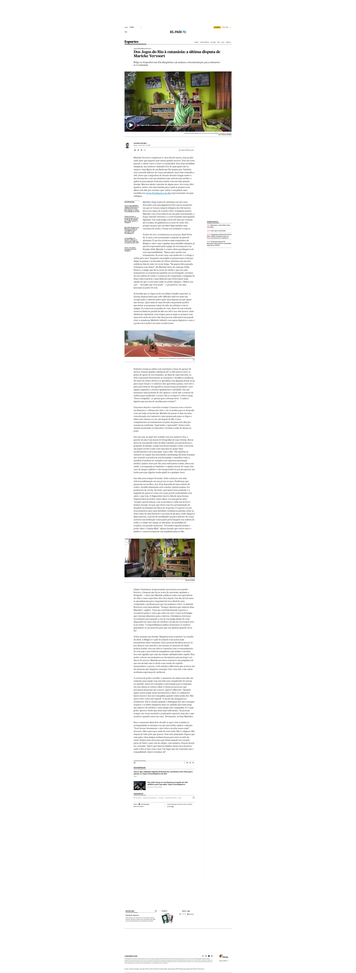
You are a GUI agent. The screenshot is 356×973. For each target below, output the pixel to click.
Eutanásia (161, 798)
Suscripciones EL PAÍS (173, 968)
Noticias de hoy (200, 968)
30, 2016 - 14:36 (144, 145)
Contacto (127, 968)
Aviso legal (142, 968)
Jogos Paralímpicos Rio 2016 (142, 48)
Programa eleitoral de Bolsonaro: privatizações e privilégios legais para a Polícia (219, 243)
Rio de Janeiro (138, 798)
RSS (192, 968)
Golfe (222, 42)
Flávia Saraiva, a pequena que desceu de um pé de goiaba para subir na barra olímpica (131, 219)
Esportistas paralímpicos (150, 798)
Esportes (131, 42)
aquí (172, 806)
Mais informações (138, 806)
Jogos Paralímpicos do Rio (158, 193)
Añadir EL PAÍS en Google (187, 150)
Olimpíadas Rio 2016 (171, 798)
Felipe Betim (150, 787)
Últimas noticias (212, 221)
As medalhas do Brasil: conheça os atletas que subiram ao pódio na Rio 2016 (132, 241)
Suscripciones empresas (184, 968)
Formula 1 (228, 42)
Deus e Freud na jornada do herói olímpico (130, 249)
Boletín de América (132, 915)
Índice (194, 968)
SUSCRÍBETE (217, 27)
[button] (178, 101)
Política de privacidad (159, 968)
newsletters (130, 911)
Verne (135, 776)
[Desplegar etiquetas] (193, 797)
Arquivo (164, 911)
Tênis (218, 42)
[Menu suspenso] (126, 31)
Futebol (196, 42)
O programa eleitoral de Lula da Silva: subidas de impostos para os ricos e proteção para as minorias (219, 236)
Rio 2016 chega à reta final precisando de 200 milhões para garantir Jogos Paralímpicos (132, 230)
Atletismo (213, 42)
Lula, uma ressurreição (218, 231)
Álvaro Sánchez (140, 143)
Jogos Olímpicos (204, 42)
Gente (180, 798)
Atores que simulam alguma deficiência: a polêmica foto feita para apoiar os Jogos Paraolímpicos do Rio (132, 208)
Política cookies (149, 968)
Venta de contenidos (134, 968)
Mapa (165, 968)
